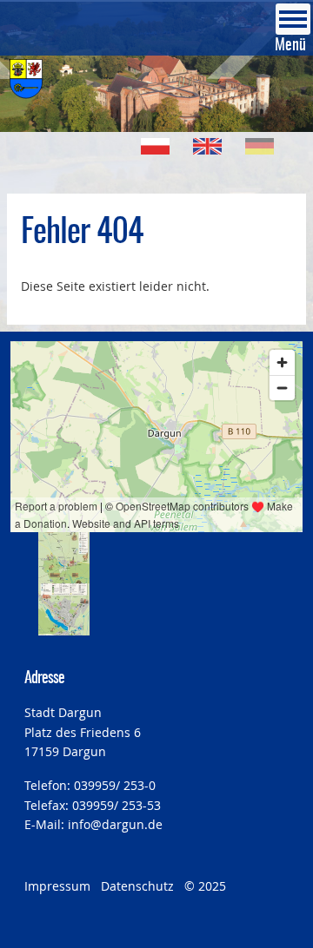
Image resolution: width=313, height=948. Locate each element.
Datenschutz (137, 886)
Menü (290, 46)
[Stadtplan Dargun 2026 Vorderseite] (64, 558)
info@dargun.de (115, 824)
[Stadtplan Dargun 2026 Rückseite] (64, 609)
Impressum (57, 886)
